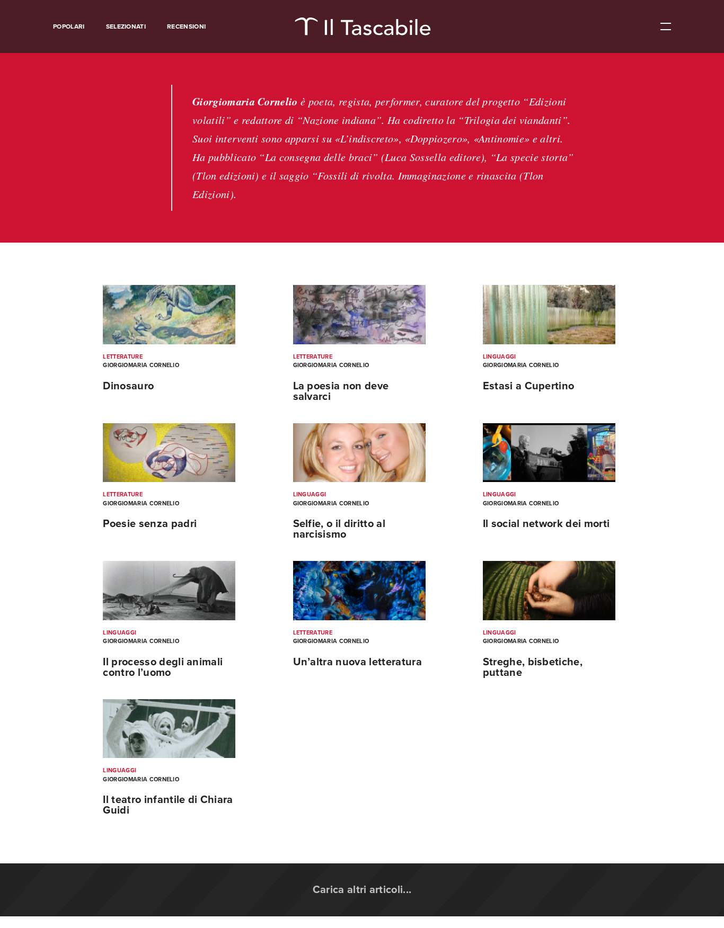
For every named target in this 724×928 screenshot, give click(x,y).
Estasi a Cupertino (529, 386)
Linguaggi (499, 356)
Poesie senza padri (150, 523)
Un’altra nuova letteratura (357, 662)
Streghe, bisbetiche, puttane (532, 667)
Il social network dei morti (546, 523)
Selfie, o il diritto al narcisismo (339, 529)
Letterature (123, 356)
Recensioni (186, 26)
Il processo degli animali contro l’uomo (163, 667)
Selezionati (126, 26)
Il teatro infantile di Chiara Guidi (168, 805)
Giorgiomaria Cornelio (141, 365)
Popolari (69, 26)
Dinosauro (128, 386)
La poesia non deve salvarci (341, 391)
